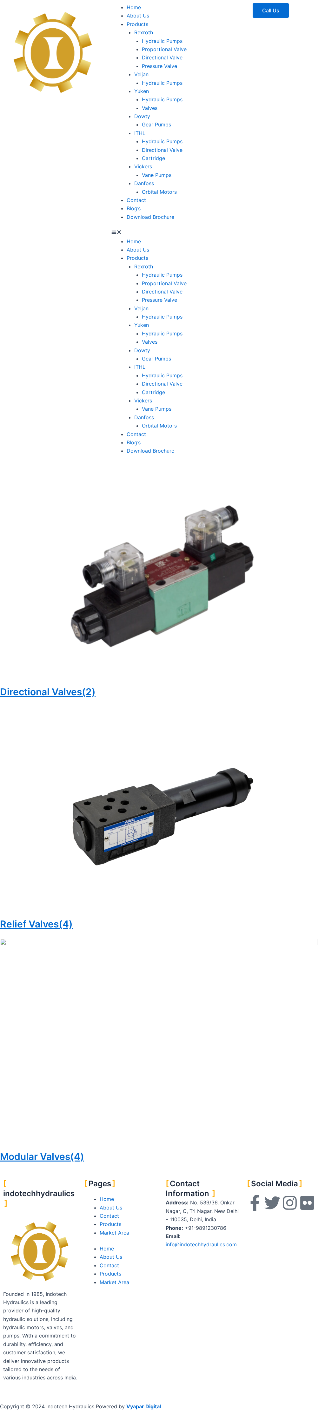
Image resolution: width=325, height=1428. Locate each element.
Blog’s (134, 208)
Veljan (141, 74)
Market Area (114, 1232)
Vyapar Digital (143, 1406)
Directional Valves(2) (48, 691)
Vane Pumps (156, 175)
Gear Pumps (156, 124)
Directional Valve (162, 57)
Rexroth (143, 32)
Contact (136, 200)
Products (137, 24)
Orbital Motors (159, 192)
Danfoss (144, 183)
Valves (149, 108)
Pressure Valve (159, 66)
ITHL (139, 133)
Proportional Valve (164, 49)
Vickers (143, 166)
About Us (138, 15)
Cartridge (153, 158)
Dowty (142, 116)
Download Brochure (150, 217)
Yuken (141, 91)
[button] (162, 233)
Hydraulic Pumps (162, 41)
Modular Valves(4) (42, 1156)
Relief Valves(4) (36, 924)
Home (134, 7)
